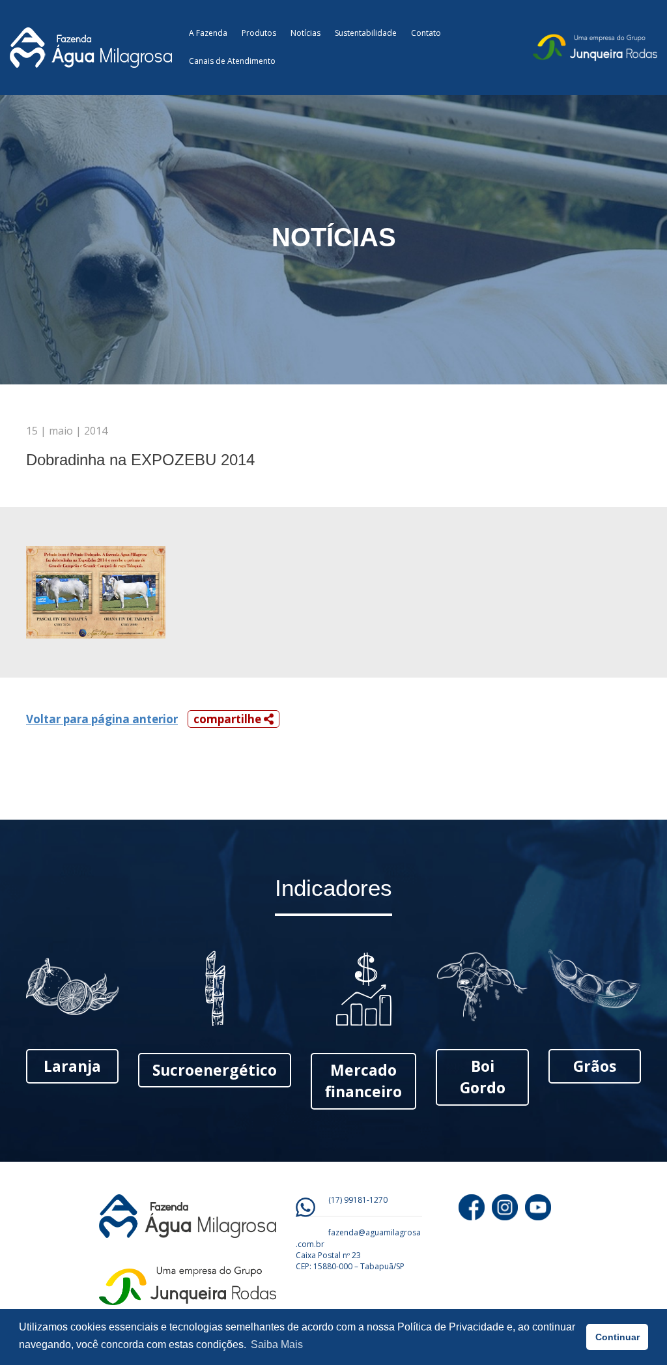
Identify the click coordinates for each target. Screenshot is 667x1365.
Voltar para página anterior (102, 718)
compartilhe (228, 718)
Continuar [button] (617, 1337)
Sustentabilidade (366, 32)
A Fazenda (208, 32)
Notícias (305, 32)
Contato (426, 32)
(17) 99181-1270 (358, 1199)
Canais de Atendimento (232, 60)
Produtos (259, 32)
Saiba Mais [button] (277, 1344)
